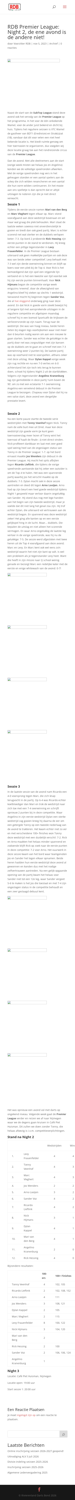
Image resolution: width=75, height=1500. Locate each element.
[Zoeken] (63, 1434)
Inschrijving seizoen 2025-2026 (25, 1467)
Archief (53, 43)
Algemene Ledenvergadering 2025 (27, 1472)
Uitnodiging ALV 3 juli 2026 (23, 1456)
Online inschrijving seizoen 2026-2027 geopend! (36, 1451)
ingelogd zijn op (26, 1415)
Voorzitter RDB (22, 43)
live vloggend (22, 301)
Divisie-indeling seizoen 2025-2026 (28, 1461)
